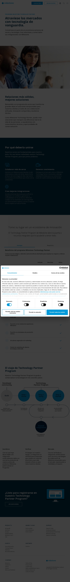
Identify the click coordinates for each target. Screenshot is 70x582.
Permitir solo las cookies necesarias (12, 312)
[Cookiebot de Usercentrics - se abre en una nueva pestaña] (60, 268)
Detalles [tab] (35, 273)
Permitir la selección (35, 312)
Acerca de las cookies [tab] (57, 273)
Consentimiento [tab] (12, 273)
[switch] (26, 304)
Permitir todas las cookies (57, 312)
